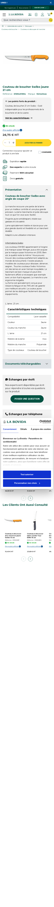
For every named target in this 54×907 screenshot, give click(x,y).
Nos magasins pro (10, 8)
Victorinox (41, 94)
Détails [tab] (23, 429)
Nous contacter (24, 8)
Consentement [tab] (10, 429)
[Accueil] (2, 26)
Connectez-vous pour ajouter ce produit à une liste (17, 152)
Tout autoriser (27, 474)
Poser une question (27, 399)
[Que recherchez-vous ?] (51, 20)
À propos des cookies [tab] (41, 429)
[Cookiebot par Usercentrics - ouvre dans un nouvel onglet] (39, 422)
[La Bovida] (16, 14)
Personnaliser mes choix (25, 483)
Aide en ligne (39, 7)
